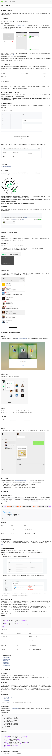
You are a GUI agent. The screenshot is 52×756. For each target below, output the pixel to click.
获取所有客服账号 (7, 657)
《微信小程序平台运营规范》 (20, 480)
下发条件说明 (11, 54)
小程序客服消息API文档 (6, 166)
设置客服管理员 (6, 663)
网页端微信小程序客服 (15, 173)
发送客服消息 (6, 698)
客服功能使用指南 (5, 5)
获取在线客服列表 (7, 659)
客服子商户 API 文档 (7, 697)
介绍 (45, 1)
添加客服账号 (6, 660)
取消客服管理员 (6, 665)
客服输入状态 (6, 700)
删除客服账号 (6, 662)
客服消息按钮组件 (20, 25)
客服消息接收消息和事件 (14, 708)
